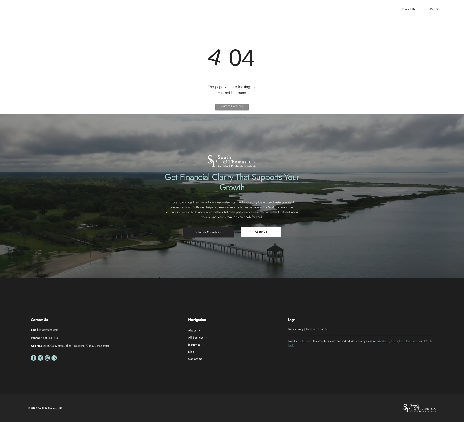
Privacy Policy (296, 329)
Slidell (302, 341)
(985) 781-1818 (49, 338)
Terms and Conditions (318, 329)
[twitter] (40, 358)
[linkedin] (54, 358)
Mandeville (383, 341)
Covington (397, 341)
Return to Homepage (232, 106)
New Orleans (412, 341)
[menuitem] (183, 9)
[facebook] (33, 358)
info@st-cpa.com (48, 330)
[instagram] (47, 358)
